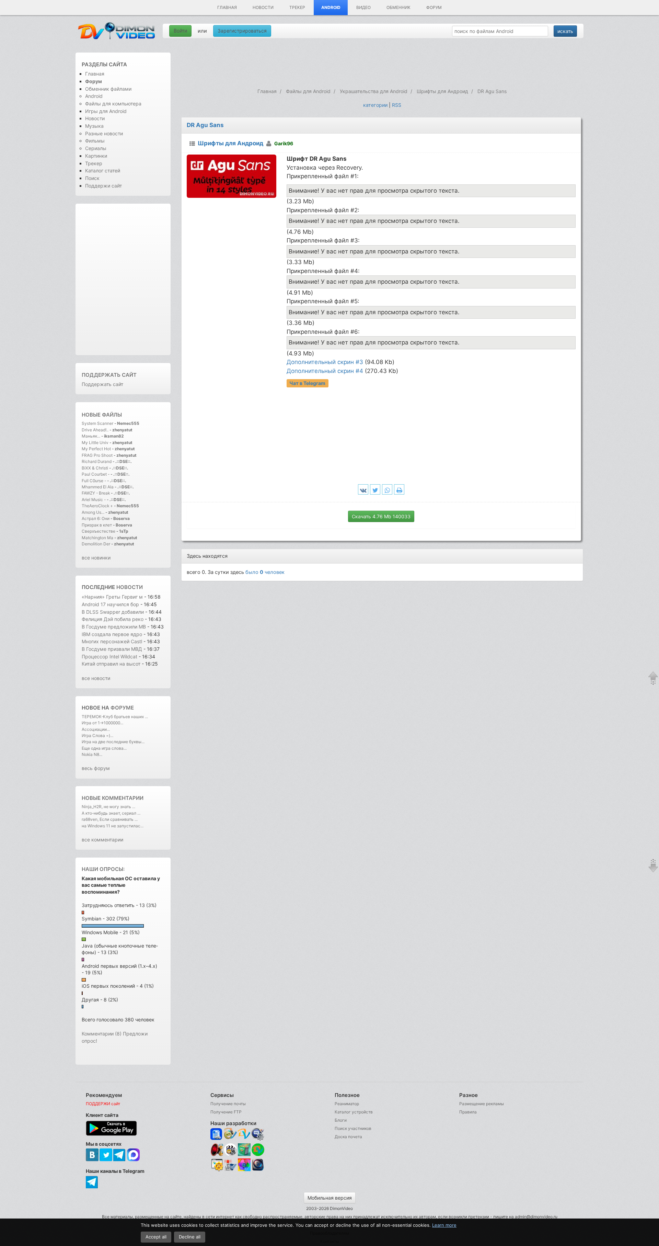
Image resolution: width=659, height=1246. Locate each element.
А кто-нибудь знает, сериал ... (111, 813)
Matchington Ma (97, 537)
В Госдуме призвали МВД (112, 649)
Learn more (444, 1225)
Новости (263, 7)
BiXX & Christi (95, 468)
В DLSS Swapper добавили (113, 612)
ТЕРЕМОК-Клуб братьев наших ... (115, 716)
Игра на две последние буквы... (113, 741)
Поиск (92, 178)
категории (375, 105)
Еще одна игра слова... (104, 748)
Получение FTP (226, 1111)
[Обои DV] (244, 1170)
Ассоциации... (96, 729)
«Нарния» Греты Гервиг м (112, 597)
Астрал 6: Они (96, 518)
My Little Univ (95, 442)
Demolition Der (96, 543)
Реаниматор (347, 1103)
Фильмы (95, 141)
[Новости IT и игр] (230, 1170)
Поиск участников (353, 1128)
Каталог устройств (354, 1111)
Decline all (189, 1236)
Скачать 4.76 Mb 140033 (381, 516)
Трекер (297, 7)
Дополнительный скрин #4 (325, 370)
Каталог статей (102, 170)
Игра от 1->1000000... (102, 722)
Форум (434, 7)
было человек (265, 572)
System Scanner (97, 423)
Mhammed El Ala (98, 486)
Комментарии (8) (102, 1034)
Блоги (341, 1120)
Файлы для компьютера (113, 103)
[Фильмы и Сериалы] (258, 1170)
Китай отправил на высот (111, 664)
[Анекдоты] (244, 1154)
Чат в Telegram (307, 383)
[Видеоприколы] (230, 1154)
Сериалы (95, 148)
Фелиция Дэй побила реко (112, 619)
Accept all (156, 1236)
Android (330, 7)
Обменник (398, 7)
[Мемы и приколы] (230, 1134)
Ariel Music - (94, 499)
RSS (396, 105)
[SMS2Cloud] (258, 1134)
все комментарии (102, 839)
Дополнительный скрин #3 (325, 362)
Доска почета (348, 1136)
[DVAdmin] (216, 1165)
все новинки (96, 557)
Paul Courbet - (95, 474)
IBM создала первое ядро (112, 634)
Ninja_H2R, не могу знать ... (108, 806)
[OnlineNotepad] (216, 1134)
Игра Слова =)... (97, 735)
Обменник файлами (108, 89)
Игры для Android (106, 111)
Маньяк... (91, 436)
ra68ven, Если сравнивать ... (110, 819)
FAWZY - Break (96, 493)
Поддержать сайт (109, 375)
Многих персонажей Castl (112, 641)
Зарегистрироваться (242, 31)
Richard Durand (97, 461)
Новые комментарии (112, 798)
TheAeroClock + (97, 505)
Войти (180, 31)
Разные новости (104, 133)
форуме (122, 707)
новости (129, 587)
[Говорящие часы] (216, 1149)
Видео (363, 7)
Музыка (94, 126)
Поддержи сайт (103, 186)
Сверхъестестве (98, 531)
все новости (96, 678)
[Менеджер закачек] (258, 1149)
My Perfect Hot (96, 448)
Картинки (96, 156)
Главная (227, 7)
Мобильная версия (330, 1198)
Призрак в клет (97, 525)
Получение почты (228, 1103)
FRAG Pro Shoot (97, 455)
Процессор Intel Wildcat (109, 656)
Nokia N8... (92, 754)
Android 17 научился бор (110, 604)
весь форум (96, 768)
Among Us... (93, 512)
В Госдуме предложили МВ (114, 627)
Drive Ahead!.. (95, 429)
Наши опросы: (103, 869)
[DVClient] (244, 1134)
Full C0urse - (94, 480)
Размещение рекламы (481, 1103)
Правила (468, 1111)
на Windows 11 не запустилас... (112, 825)
